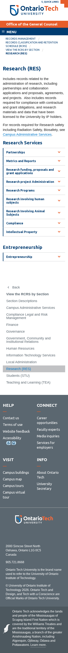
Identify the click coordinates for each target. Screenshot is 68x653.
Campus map (12, 479)
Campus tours (13, 486)
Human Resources (20, 348)
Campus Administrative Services (27, 134)
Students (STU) (18, 376)
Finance (12, 325)
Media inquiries (48, 436)
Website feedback (16, 431)
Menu (11, 32)
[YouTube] (51, 533)
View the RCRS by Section (22, 49)
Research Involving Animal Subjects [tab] (25, 212)
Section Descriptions (21, 301)
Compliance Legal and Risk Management (27, 316)
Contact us (11, 418)
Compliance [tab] (14, 223)
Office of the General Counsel (31, 24)
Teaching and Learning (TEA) (28, 382)
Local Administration (21, 362)
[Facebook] (17, 533)
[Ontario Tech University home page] (34, 10)
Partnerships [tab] (15, 152)
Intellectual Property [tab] (21, 232)
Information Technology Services (30, 355)
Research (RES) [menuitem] (16, 53)
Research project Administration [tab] (30, 181)
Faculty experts (48, 429)
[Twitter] (26, 533)
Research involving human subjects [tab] (25, 200)
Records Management (21, 38)
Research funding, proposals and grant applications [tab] (30, 171)
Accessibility (12, 438)
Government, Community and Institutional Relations (28, 340)
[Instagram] (34, 533)
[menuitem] (24, 39)
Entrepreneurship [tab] (19, 256)
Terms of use (13, 424)
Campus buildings (16, 472)
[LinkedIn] (42, 533)
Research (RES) (18, 369)
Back (16, 287)
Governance (15, 331)
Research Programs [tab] (20, 190)
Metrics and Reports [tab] (21, 161)
